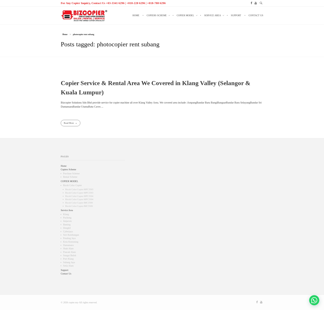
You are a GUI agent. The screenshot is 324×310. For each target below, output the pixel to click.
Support (64, 270)
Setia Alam (68, 265)
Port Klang (68, 259)
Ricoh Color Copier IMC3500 (79, 202)
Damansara (68, 245)
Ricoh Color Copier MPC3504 (79, 196)
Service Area (67, 210)
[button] (314, 300)
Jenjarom (67, 221)
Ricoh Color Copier (72, 185)
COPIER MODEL (69, 181)
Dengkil (67, 228)
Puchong (67, 217)
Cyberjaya (68, 231)
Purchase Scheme (71, 173)
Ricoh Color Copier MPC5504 (79, 199)
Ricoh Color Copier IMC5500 (79, 206)
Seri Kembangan (71, 235)
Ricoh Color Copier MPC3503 (79, 189)
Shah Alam (68, 248)
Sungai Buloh (69, 255)
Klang (66, 214)
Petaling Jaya (69, 238)
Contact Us (66, 273)
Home (65, 34)
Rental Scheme (70, 177)
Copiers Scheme (68, 169)
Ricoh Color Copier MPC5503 (79, 192)
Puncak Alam (69, 252)
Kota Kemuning (70, 242)
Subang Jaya (69, 262)
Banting (67, 224)
